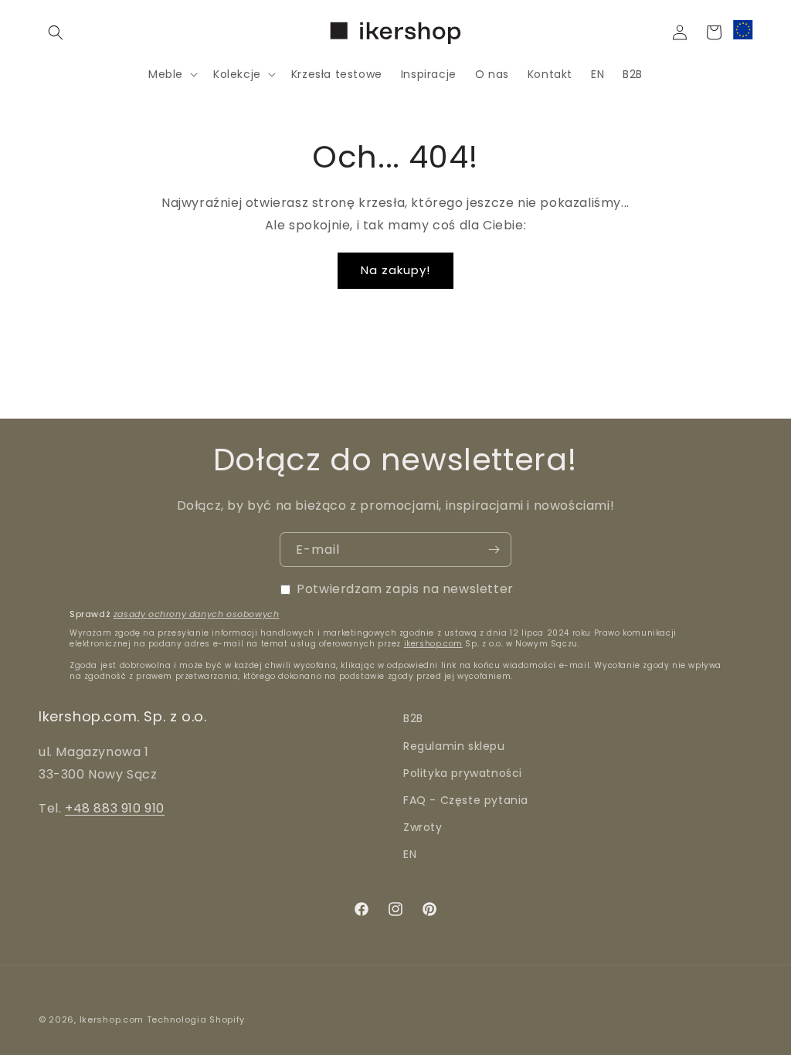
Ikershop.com (112, 1019)
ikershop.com (433, 644)
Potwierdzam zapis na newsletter (405, 589)
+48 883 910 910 (115, 808)
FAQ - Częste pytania (465, 800)
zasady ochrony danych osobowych (197, 614)
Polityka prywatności (462, 773)
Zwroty (423, 827)
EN (409, 854)
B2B (413, 718)
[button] (56, 32)
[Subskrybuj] (494, 549)
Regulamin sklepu (454, 746)
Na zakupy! (395, 270)
